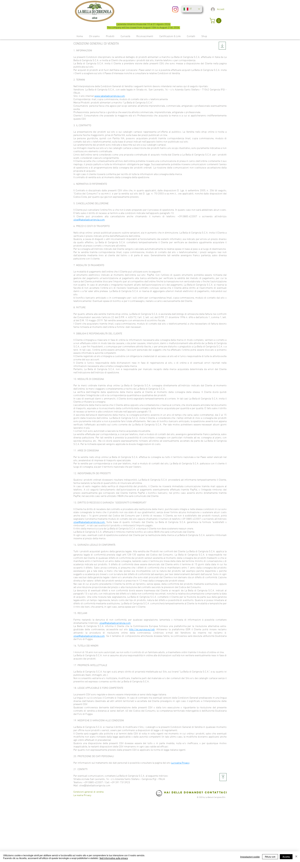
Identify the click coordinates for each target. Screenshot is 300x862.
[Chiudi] (296, 856)
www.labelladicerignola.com (109, 96)
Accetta (286, 856)
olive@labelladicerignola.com (89, 219)
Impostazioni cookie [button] (250, 856)
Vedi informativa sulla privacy (113, 858)
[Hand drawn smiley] (159, 794)
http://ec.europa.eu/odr (142, 629)
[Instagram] (175, 9)
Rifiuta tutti (270, 856)
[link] (216, 20)
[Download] (223, 777)
